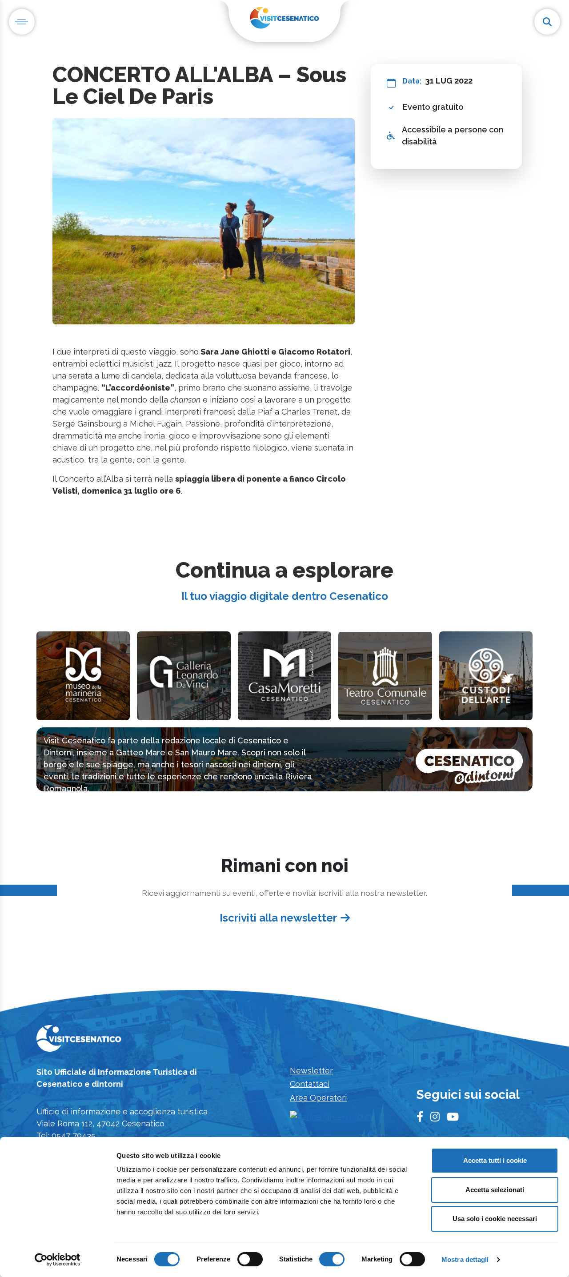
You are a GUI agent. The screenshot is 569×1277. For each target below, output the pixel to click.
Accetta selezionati (494, 1189)
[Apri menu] (22, 22)
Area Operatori (318, 1097)
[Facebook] (420, 1117)
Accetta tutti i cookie (495, 1160)
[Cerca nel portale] (547, 22)
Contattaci (309, 1084)
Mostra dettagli (465, 1259)
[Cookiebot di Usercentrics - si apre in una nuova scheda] (57, 1259)
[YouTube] (453, 1117)
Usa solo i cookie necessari (495, 1218)
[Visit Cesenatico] (78, 1041)
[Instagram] (435, 1117)
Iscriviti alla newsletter (278, 917)
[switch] (250, 1259)
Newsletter (311, 1070)
